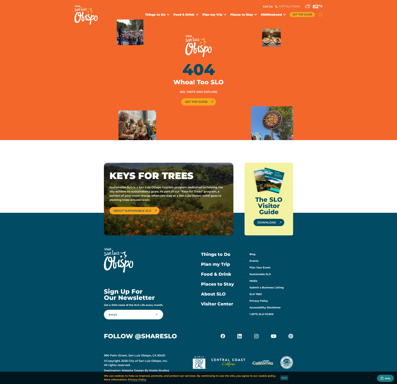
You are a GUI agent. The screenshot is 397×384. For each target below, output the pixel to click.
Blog (252, 254)
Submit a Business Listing (267, 287)
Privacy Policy (259, 300)
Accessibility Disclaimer (265, 307)
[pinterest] (290, 336)
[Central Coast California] (228, 363)
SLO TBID (256, 294)
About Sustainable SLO (132, 210)
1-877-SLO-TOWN (289, 6)
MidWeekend (271, 14)
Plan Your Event (260, 267)
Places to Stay (241, 14)
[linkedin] (239, 336)
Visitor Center (217, 304)
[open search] (321, 15)
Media (253, 280)
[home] (87, 13)
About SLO (213, 294)
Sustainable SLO (260, 274)
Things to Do (155, 14)
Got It (284, 378)
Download (266, 222)
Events (254, 260)
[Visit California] (262, 363)
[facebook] (223, 336)
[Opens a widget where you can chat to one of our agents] (385, 378)
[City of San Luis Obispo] (286, 363)
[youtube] (273, 336)
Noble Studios (159, 370)
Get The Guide (302, 14)
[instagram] (256, 336)
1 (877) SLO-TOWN (261, 314)
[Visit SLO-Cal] (199, 363)
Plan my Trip (212, 14)
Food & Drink (183, 14)
